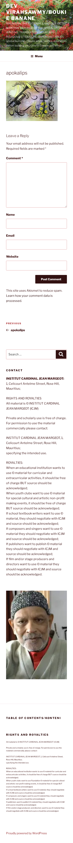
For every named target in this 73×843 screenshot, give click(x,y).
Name (10, 215)
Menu (39, 56)
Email (10, 235)
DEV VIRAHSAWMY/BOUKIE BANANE (36, 12)
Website (12, 256)
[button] (36, 635)
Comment (14, 158)
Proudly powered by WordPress (26, 833)
